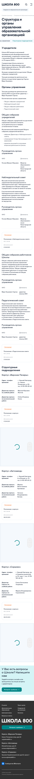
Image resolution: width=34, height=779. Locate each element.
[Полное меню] (30, 4)
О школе (4, 705)
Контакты (20, 713)
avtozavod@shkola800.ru (9, 748)
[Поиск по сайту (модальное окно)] (26, 4)
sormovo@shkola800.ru (8, 757)
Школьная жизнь (7, 713)
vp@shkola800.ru (7, 739)
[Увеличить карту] (29, 444)
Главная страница (7, 15)
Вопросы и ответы (7, 715)
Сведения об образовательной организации (15, 9)
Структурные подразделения (22, 41)
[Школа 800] (11, 4)
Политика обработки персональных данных (12, 774)
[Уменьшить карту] (29, 449)
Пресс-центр (21, 705)
